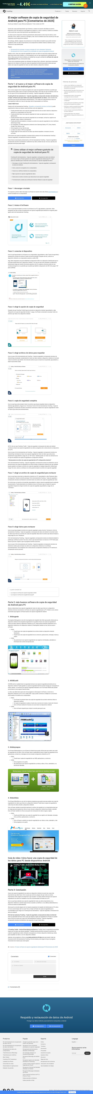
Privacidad (43, 1050)
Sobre (42, 1042)
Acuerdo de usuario (45, 1053)
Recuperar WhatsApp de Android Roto (31, 1057)
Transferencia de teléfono (9, 1055)
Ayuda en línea (44, 1055)
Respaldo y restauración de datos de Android (40, 106)
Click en (73, 145)
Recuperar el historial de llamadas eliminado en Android (31, 1068)
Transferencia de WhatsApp (10, 1053)
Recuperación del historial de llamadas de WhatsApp (30, 1050)
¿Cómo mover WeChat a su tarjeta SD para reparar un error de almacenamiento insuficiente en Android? (73, 87)
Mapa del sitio (44, 1059)
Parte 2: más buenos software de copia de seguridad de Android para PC (28, 72)
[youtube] (12, 1090)
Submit (87, 1053)
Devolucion (43, 1048)
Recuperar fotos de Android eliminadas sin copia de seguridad (31, 1046)
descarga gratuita (74, 68)
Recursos (74, 11)
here (59, 1092)
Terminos (43, 1046)
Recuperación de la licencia (48, 1061)
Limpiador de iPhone (8, 1061)
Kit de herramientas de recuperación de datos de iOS (12, 1042)
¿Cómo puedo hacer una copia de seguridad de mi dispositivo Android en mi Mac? (73, 115)
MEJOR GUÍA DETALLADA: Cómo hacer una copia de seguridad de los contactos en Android (74, 92)
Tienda (67, 11)
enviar (44, 976)
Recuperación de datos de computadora (9, 1050)
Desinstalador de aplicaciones (10, 1066)
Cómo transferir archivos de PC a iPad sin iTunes (31, 1075)
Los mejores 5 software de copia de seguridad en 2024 (23, 592)
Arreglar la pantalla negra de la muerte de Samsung (30, 1042)
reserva (12, 947)
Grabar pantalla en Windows (30, 1078)
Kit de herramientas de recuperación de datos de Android (12, 1046)
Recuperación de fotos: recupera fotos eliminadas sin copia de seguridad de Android (32, 51)
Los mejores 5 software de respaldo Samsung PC (22, 594)
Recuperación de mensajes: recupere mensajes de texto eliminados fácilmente (31, 49)
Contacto (43, 1044)
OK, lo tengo (72, 1092)
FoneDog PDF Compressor (10, 1059)
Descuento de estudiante (47, 1063)
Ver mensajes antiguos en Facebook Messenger (29, 1053)
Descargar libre (20, 198)
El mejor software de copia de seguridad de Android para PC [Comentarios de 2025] (36, 947)
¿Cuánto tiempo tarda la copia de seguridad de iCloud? (31, 1064)
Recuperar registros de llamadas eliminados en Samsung (31, 1060)
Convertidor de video (8, 1063)
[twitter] (8, 1090)
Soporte (83, 11)
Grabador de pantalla (8, 1068)
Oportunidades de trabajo (47, 1066)
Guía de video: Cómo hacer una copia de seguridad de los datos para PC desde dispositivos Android (32, 74)
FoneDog (9, 11)
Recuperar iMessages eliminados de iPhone (31, 1071)
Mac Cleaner (6, 1057)
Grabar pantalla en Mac (28, 1080)
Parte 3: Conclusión (15, 77)
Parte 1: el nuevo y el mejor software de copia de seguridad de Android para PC (29, 69)
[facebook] (4, 1090)
